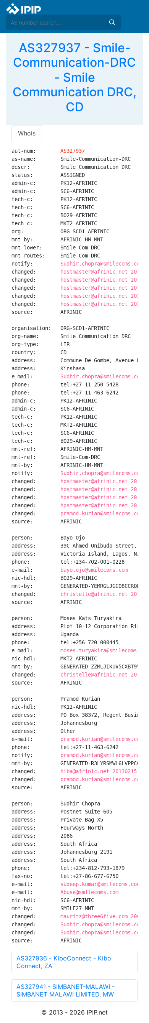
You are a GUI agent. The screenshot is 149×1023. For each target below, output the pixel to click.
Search (112, 22)
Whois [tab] (27, 133)
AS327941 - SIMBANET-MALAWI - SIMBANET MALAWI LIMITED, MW (65, 990)
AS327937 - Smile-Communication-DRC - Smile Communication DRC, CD (74, 77)
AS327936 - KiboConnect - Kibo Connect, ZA (63, 962)
